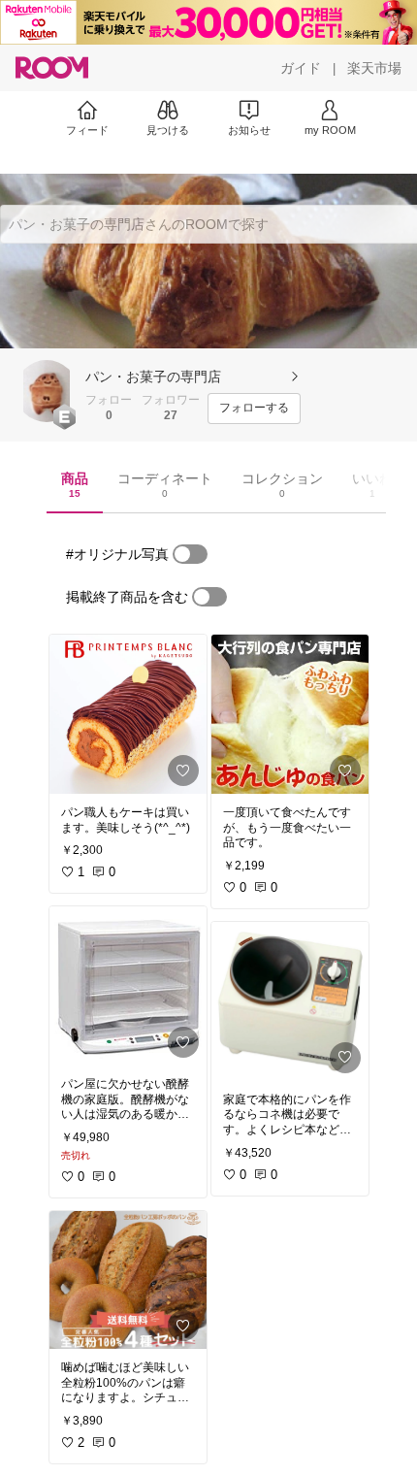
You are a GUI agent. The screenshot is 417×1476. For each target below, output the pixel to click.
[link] (128, 714)
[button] (47, 391)
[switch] (190, 554)
